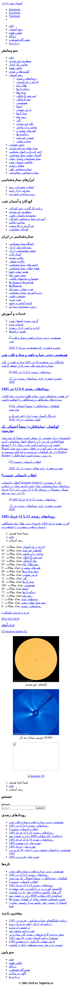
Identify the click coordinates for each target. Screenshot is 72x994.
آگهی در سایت (17, 973)
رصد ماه (21, 116)
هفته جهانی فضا (18, 271)
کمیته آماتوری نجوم (20, 303)
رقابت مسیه (16, 257)
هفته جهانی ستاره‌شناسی (24, 268)
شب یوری (15, 299)
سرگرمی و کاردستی (21, 225)
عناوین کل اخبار (18, 64)
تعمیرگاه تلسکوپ (19, 39)
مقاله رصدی (16, 165)
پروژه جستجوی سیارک (23, 306)
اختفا (19, 106)
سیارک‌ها (21, 113)
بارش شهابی (24, 109)
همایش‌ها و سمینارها (21, 282)
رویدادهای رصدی (26, 78)
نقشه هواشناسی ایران (22, 250)
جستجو (5, 804)
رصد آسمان (16, 29)
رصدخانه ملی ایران (20, 247)
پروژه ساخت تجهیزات (22, 194)
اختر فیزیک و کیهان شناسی (25, 151)
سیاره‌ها (21, 92)
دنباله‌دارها (22, 134)
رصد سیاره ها (30, 571)
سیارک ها (28, 581)
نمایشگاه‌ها (15, 285)
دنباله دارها (22, 88)
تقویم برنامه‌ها (17, 331)
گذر (18, 120)
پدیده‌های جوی (29, 599)
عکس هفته (15, 32)
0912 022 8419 (10, 618)
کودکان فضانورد (18, 229)
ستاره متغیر (23, 141)
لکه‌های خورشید (32, 550)
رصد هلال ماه (30, 564)
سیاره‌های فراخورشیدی (23, 148)
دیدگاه (12, 36)
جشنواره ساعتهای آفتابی (24, 278)
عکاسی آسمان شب (21, 162)
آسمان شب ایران (11, 3)
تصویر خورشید (25, 137)
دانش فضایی (16, 144)
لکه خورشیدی (24, 123)
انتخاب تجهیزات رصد (21, 187)
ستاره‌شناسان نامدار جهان (25, 158)
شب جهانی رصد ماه (21, 289)
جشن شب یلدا (17, 275)
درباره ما (14, 43)
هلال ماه (21, 85)
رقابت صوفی (17, 261)
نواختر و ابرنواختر (26, 127)
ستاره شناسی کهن (20, 169)
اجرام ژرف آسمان (27, 82)
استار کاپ (15, 254)
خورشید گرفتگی (26, 95)
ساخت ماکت (17, 222)
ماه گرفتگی (23, 99)
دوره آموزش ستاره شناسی (25, 292)
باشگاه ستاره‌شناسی (21, 243)
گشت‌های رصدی (19, 71)
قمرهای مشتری (26, 130)
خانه (11, 25)
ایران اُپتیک (7, 625)
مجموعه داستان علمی (22, 215)
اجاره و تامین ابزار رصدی (24, 327)
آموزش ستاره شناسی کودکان (27, 218)
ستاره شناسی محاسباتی (23, 172)
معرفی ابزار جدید (19, 190)
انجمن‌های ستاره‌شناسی (23, 264)
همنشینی (21, 102)
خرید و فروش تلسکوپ (15, 612)
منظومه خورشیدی (20, 61)
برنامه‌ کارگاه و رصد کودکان (26, 208)
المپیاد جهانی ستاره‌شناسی (25, 155)
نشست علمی (17, 296)
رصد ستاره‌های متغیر (34, 602)
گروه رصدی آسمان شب (23, 320)
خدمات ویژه (16, 324)
